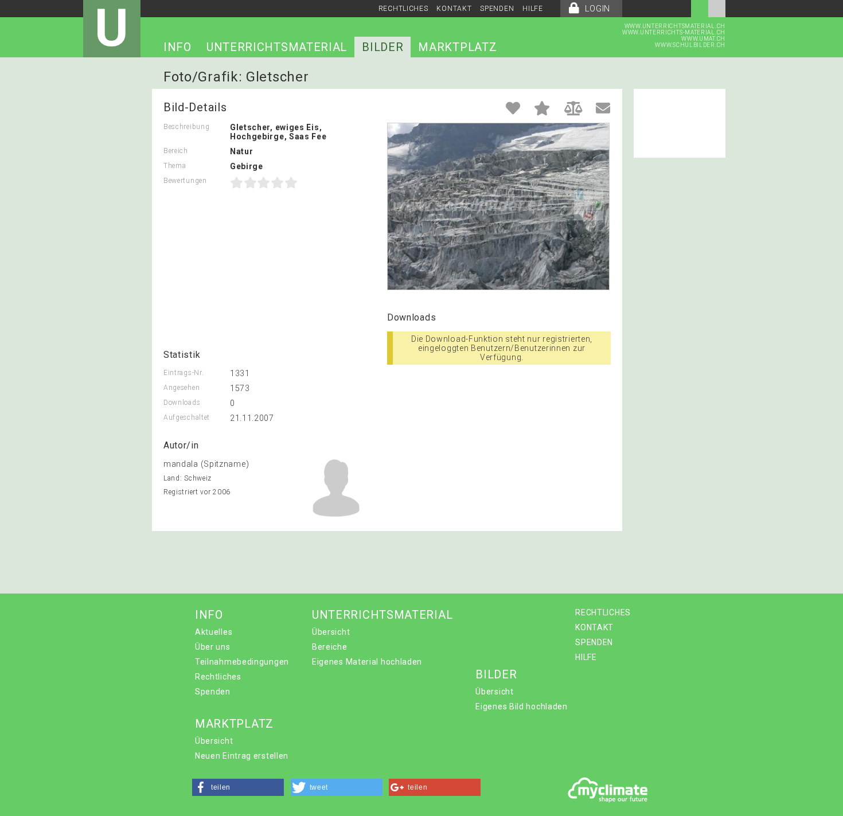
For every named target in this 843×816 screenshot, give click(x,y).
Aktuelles (213, 632)
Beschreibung (186, 127)
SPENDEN (497, 9)
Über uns (213, 646)
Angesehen (181, 388)
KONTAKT (453, 9)
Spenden (213, 691)
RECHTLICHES (403, 9)
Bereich (175, 151)
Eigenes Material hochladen (367, 661)
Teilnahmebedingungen (242, 661)
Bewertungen (185, 181)
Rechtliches (218, 676)
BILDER (382, 47)
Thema (174, 166)
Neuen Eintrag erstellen (241, 755)
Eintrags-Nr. (183, 373)
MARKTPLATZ (457, 47)
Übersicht (331, 632)
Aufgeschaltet (186, 417)
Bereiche (330, 646)
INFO (177, 47)
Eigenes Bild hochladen (521, 706)
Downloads (181, 403)
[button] (238, 787)
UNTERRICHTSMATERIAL (276, 47)
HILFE (532, 9)
